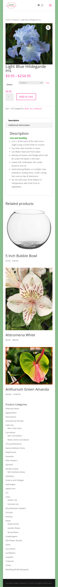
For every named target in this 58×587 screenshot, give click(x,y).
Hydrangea (10, 484)
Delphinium (11, 452)
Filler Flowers (11, 460)
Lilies (8, 497)
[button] (48, 27)
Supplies (9, 557)
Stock (8, 544)
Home (8, 20)
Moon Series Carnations (18, 439)
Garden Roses (14, 528)
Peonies (9, 516)
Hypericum (10, 488)
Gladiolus (10, 476)
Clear (48, 83)
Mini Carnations (15, 435)
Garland (9, 464)
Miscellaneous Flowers (16, 508)
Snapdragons (12, 536)
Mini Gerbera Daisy (16, 472)
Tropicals (10, 561)
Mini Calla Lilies (15, 428)
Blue (27, 108)
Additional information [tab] (19, 125)
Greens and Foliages (15, 480)
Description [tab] (13, 120)
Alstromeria (11, 417)
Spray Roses (13, 532)
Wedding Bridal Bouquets (17, 569)
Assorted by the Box (14, 421)
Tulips (8, 565)
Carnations (10, 432)
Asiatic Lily (12, 500)
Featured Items (12, 408)
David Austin (13, 524)
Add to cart (26, 96)
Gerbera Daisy (12, 468)
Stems (9, 84)
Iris (31, 108)
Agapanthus (11, 412)
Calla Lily (9, 425)
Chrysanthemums (14, 444)
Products (15, 20)
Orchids (9, 512)
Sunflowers (11, 553)
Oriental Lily (13, 504)
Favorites (10, 456)
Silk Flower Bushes (14, 540)
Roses (8, 520)
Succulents (10, 548)
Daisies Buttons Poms (15, 448)
